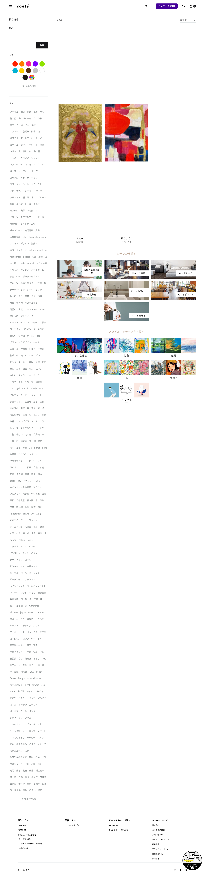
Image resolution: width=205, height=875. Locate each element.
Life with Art (113, 825)
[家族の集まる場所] (79, 262)
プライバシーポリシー (161, 849)
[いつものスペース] (126, 283)
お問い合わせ (157, 834)
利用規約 (155, 844)
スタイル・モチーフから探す (31, 843)
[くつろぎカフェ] (173, 283)
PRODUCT (22, 830)
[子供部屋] (79, 283)
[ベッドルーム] (173, 262)
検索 (42, 45)
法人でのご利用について (162, 839)
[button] (79, 355)
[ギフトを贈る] (126, 304)
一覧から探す (24, 848)
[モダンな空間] (126, 262)
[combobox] (188, 20)
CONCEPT (22, 825)
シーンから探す (25, 838)
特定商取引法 (157, 853)
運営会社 (155, 825)
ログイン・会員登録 (167, 6)
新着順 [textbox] (183, 20)
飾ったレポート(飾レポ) (118, 830)
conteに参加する (72, 825)
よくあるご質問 (158, 830)
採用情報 (155, 858)
